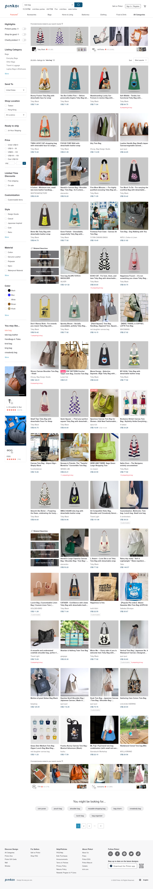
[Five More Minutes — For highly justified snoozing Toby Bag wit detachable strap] (104, 171)
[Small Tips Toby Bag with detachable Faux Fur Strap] (45, 403)
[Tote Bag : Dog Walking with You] (134, 216)
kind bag (8, 343)
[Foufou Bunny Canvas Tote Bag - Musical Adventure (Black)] (74, 730)
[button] (24, 163)
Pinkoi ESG (86, 859)
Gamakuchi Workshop (98, 751)
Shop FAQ (34, 856)
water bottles (72, 9)
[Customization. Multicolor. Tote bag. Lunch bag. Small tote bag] (134, 495)
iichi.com (85, 869)
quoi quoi (123, 149)
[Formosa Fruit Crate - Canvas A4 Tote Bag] (104, 216)
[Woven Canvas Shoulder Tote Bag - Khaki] (45, 355)
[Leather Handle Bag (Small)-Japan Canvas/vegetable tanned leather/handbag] (134, 127)
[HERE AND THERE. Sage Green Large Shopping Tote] (104, 447)
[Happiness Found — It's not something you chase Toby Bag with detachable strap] (134, 260)
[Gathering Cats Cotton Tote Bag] (134, 682)
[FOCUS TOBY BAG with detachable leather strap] (74, 127)
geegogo (63, 656)
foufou (62, 751)
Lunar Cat (64, 377)
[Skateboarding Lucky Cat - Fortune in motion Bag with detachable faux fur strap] (104, 80)
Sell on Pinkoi (117, 6)
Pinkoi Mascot (87, 862)
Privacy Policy (61, 866)
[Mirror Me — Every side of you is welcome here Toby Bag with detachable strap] (104, 634)
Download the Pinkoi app (124, 866)
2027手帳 (49, 9)
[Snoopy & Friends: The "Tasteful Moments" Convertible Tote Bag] (74, 447)
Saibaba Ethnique (127, 608)
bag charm (118, 808)
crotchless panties (38, 9)
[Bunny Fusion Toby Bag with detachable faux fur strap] (45, 80)
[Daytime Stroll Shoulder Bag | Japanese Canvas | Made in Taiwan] (74, 682)
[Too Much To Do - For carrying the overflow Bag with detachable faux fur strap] (134, 171)
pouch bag (58, 808)
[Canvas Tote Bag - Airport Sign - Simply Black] (45, 447)
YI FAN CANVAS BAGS (99, 237)
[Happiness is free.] (104, 587)
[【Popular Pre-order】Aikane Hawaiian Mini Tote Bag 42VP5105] (134, 587)
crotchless (63, 9)
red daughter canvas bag (99, 329)
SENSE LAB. (65, 469)
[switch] (15, 28)
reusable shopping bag (96, 808)
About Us (85, 852)
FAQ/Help (59, 852)
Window (7, 866)
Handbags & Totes (13, 339)
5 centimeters (125, 516)
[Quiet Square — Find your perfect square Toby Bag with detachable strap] (74, 403)
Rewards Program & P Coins (66, 872)
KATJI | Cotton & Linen (128, 237)
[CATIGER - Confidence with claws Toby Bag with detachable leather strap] (74, 587)
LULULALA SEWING (128, 703)
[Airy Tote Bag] (104, 127)
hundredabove (36, 469)
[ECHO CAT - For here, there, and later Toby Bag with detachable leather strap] (104, 260)
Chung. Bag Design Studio (100, 149)
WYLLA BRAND (126, 751)
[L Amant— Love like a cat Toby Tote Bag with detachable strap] (104, 543)
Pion (56, 9)
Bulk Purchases (61, 856)
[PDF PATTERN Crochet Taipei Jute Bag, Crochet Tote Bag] (74, 355)
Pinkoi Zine (9, 856)
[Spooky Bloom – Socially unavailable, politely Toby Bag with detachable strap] (74, 308)
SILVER (63, 281)
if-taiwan (123, 424)
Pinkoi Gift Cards (11, 859)
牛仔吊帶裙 (26, 9)
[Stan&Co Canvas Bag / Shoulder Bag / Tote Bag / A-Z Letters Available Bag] (74, 171)
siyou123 (93, 424)
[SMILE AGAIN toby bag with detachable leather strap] (74, 495)
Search (78, 4)
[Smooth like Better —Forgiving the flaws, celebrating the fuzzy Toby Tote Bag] (45, 495)
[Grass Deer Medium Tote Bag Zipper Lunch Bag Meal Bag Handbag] (45, 730)
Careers (85, 866)
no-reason (94, 469)
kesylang (34, 703)
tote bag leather (11, 334)
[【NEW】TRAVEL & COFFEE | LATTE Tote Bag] (134, 308)
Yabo (122, 564)
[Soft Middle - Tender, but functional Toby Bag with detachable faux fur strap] (134, 80)
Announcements (62, 859)
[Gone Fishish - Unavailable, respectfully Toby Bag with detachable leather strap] (74, 216)
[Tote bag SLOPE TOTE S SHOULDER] (74, 260)
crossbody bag (11, 352)
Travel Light (94, 516)
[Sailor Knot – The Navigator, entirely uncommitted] (134, 447)
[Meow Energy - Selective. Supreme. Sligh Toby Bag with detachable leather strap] (104, 355)
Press (84, 856)
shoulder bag (75, 808)
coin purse (42, 808)
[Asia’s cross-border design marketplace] (11, 6)
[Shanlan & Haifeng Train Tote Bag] (74, 634)
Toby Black (35, 101)
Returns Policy (61, 869)
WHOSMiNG (125, 329)
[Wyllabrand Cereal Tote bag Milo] (134, 730)
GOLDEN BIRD (36, 608)
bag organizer (97, 815)
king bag (8, 348)
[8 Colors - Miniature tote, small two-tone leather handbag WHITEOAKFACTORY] (45, 171)
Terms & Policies (62, 862)
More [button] (7, 73)
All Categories (9, 852)
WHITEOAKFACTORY (39, 193)
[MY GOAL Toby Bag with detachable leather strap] (134, 355)
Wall (6, 862)
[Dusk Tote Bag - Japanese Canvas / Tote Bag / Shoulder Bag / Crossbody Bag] (104, 682)
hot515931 (94, 608)
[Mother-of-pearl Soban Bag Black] (45, 682)
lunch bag (80, 815)
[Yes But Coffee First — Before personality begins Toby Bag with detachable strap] (74, 80)
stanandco (64, 193)
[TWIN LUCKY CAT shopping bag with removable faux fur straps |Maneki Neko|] (45, 127)
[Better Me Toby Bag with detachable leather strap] (45, 216)
